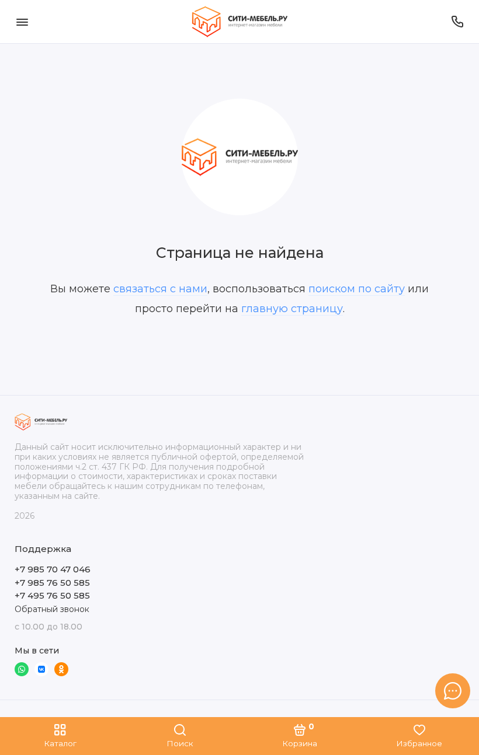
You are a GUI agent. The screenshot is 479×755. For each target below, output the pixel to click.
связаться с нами (160, 288)
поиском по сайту (356, 288)
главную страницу (292, 308)
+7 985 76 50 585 (52, 582)
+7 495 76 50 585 (52, 595)
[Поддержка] (457, 21)
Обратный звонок (52, 609)
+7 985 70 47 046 (53, 569)
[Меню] (22, 21)
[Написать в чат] (452, 690)
